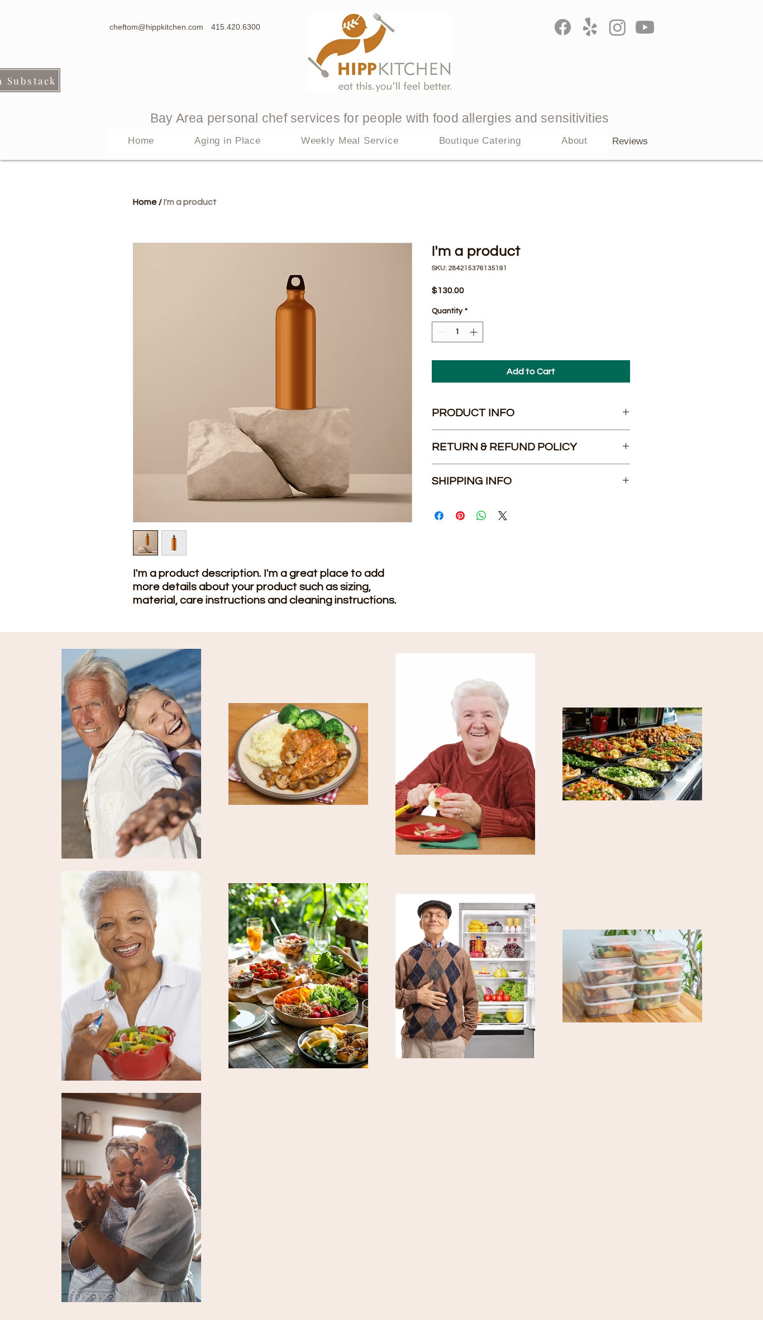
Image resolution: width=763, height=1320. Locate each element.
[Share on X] (502, 515)
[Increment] (474, 332)
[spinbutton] (457, 332)
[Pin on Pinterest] (460, 515)
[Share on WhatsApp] (481, 515)
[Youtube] (645, 27)
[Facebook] (563, 27)
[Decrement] (440, 332)
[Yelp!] (590, 27)
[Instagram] (617, 27)
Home (145, 201)
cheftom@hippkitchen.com (156, 26)
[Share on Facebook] (439, 515)
